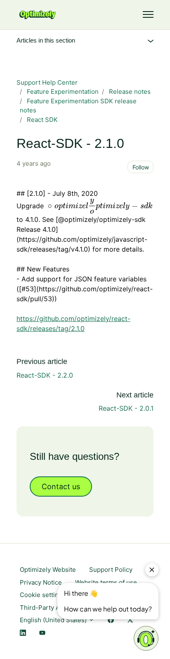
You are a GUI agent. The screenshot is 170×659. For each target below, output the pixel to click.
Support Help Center (47, 82)
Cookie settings (43, 595)
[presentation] (99, 206)
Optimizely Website (48, 569)
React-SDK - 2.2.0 (45, 375)
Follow (140, 167)
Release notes (130, 91)
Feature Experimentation (63, 91)
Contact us (61, 486)
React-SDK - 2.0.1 (126, 408)
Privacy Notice (41, 582)
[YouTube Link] (42, 633)
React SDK (42, 120)
